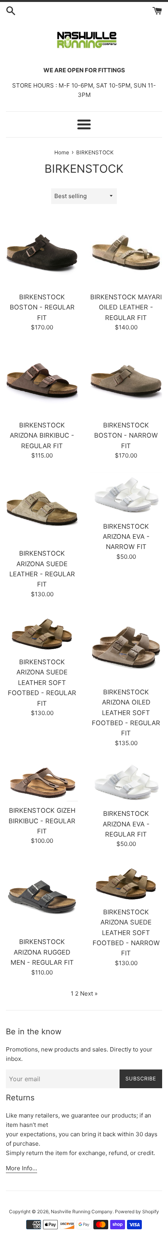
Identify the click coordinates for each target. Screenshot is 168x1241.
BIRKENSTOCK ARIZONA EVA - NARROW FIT (126, 536)
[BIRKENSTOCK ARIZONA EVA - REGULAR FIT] (126, 782)
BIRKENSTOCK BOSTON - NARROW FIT (126, 435)
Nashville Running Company (82, 1211)
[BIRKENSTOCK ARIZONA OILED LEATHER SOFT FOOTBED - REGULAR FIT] (126, 647)
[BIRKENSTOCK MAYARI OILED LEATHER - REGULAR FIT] (126, 252)
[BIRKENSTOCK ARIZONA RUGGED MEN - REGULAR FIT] (42, 896)
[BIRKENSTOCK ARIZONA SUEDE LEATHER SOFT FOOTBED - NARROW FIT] (126, 881)
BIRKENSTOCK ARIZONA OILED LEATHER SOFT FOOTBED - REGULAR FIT (126, 712)
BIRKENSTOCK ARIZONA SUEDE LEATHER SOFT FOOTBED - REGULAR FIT (42, 682)
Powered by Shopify (137, 1211)
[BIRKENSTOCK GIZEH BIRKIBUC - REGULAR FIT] (42, 780)
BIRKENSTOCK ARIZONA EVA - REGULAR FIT (126, 824)
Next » (89, 993)
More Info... (21, 1168)
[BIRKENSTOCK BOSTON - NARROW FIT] (126, 380)
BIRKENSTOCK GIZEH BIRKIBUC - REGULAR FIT (42, 820)
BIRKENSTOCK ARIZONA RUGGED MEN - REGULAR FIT (42, 952)
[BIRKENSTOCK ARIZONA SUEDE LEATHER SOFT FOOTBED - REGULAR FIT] (42, 632)
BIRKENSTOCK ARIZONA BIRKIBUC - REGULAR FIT (42, 435)
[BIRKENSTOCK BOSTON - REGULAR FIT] (42, 252)
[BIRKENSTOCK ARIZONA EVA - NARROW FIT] (126, 494)
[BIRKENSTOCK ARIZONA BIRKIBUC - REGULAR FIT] (42, 380)
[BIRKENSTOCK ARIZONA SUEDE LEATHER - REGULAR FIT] (42, 508)
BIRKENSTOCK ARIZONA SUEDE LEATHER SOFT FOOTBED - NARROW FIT (126, 932)
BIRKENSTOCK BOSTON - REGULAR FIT (42, 307)
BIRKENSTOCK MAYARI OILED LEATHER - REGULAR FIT (126, 307)
